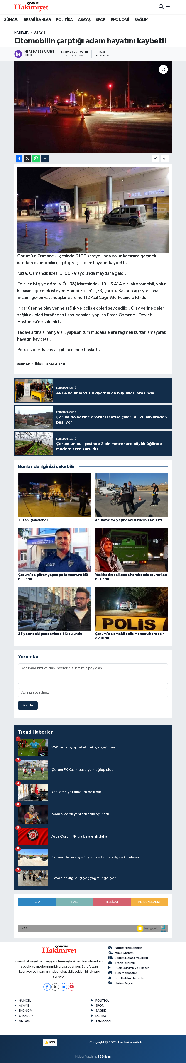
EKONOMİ (120, 20)
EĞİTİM (100, 1016)
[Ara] (161, 7)
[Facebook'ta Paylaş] (19, 159)
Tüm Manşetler (126, 973)
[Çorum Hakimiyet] (31, 7)
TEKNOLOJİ (103, 1021)
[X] (55, 987)
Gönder (28, 705)
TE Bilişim (104, 1056)
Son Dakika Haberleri (130, 978)
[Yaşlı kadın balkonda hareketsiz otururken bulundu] (131, 550)
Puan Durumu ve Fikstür (132, 968)
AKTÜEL (24, 1021)
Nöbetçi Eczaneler (128, 947)
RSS (52, 1042)
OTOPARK (26, 1016)
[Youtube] (71, 987)
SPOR (101, 20)
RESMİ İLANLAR (37, 20)
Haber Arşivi (124, 983)
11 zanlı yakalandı (33, 520)
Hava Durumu (124, 952)
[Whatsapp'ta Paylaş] (36, 159)
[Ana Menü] (168, 7)
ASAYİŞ (84, 20)
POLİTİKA (64, 20)
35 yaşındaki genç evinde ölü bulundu (50, 634)
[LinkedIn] (63, 987)
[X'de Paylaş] (27, 159)
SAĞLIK (141, 20)
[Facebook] (47, 987)
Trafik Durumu (125, 963)
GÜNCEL (10, 20)
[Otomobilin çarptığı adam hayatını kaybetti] (93, 107)
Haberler (21, 32)
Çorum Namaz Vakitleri (131, 958)
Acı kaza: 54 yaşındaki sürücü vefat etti (128, 520)
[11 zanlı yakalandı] (54, 495)
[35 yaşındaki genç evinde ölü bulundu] (54, 609)
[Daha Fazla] (45, 159)
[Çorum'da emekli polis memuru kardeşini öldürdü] (131, 609)
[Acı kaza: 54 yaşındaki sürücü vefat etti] (131, 495)
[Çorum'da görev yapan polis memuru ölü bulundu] (54, 550)
